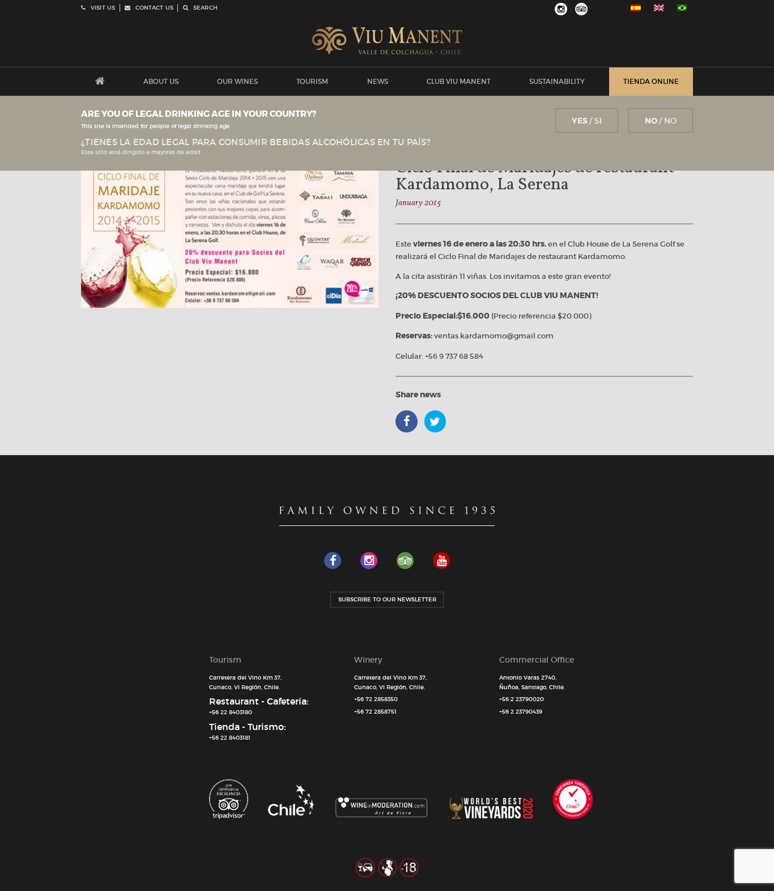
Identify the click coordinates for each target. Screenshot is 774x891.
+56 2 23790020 (521, 699)
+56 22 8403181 (229, 737)
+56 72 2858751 (375, 711)
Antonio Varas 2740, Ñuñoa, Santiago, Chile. (532, 682)
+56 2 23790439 (520, 711)
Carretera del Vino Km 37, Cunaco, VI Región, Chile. (245, 682)
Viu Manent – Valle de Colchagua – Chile (387, 41)
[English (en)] (659, 8)
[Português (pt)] (682, 8)
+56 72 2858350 (376, 699)
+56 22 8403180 (230, 712)
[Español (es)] (636, 8)
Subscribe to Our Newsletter (387, 599)
